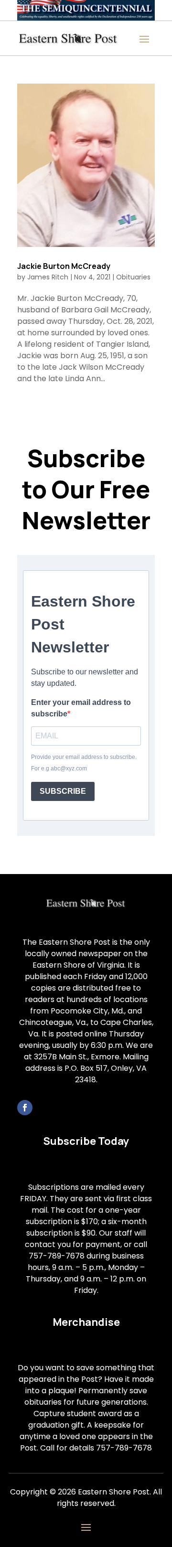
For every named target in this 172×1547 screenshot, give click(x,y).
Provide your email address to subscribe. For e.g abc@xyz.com (84, 763)
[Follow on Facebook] (24, 1107)
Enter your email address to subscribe (81, 708)
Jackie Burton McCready (63, 266)
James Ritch (47, 277)
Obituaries (133, 277)
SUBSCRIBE (63, 791)
